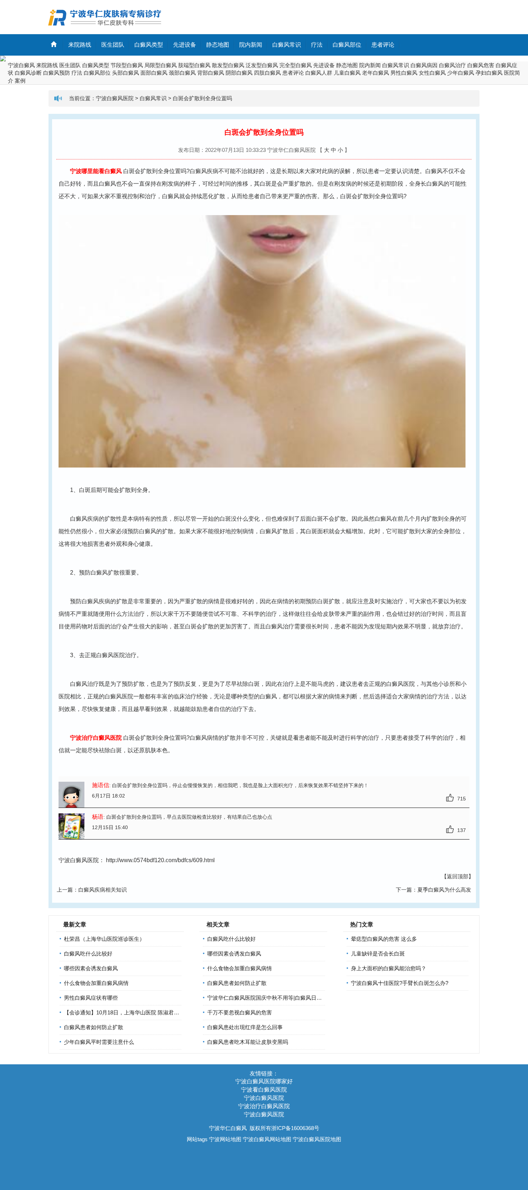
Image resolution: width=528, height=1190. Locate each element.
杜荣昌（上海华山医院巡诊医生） (104, 939)
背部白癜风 (210, 73)
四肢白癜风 (267, 73)
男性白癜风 (403, 73)
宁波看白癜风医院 (264, 1090)
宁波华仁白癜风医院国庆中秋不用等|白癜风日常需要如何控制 (280, 998)
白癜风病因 (424, 65)
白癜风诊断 (28, 73)
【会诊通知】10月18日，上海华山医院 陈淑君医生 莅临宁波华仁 (141, 1012)
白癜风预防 (56, 73)
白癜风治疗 (452, 65)
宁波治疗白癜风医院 (264, 1106)
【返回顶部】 (457, 876)
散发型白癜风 (228, 65)
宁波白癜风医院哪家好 (264, 1081)
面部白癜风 (153, 73)
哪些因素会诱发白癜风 (91, 968)
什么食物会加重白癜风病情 (96, 983)
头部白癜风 (125, 73)
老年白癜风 (375, 73)
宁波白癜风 (21, 65)
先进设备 (184, 45)
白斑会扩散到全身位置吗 (202, 98)
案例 (20, 81)
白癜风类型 (148, 45)
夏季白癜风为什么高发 (444, 890)
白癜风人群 (318, 73)
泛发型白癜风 (262, 65)
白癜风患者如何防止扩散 (93, 1027)
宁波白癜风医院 (115, 98)
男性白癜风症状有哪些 (91, 998)
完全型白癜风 (295, 65)
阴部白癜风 (239, 73)
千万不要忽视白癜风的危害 (239, 1012)
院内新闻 (250, 45)
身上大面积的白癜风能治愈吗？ (388, 968)
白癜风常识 (286, 45)
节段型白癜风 (127, 65)
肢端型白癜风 (194, 65)
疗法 (317, 45)
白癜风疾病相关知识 (102, 890)
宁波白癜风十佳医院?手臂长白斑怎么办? (399, 983)
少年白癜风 (460, 73)
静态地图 (217, 45)
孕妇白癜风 (489, 73)
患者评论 (382, 45)
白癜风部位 (347, 45)
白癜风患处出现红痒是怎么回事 (245, 1027)
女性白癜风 (432, 73)
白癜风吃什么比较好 (88, 953)
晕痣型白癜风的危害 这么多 (384, 939)
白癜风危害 (480, 65)
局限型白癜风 (160, 65)
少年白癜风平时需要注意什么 (99, 1042)
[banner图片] (264, 58)
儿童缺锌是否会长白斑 (378, 953)
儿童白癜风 (347, 73)
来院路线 (79, 45)
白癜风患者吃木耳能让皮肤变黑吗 (247, 1042)
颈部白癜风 (182, 73)
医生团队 (112, 45)
